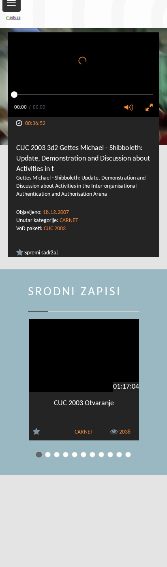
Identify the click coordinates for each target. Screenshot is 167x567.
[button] (131, 108)
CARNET (69, 221)
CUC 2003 (55, 229)
